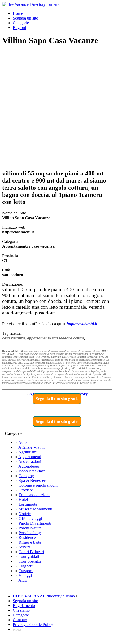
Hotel (23, 499)
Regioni (19, 27)
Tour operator (30, 561)
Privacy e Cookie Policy (33, 624)
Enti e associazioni (34, 494)
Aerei (23, 442)
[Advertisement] (57, 108)
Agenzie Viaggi (31, 447)
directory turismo (44, 596)
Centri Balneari (31, 551)
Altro (22, 580)
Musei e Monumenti (35, 509)
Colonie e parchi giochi (38, 485)
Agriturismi (27, 452)
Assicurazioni (29, 461)
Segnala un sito (25, 18)
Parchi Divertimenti (35, 523)
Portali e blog (30, 532)
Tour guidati (29, 556)
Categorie (21, 23)
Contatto (20, 620)
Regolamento (24, 605)
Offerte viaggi (30, 518)
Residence (27, 537)
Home (18, 13)
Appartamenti (29, 457)
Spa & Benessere (33, 480)
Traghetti (26, 566)
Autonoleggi (28, 466)
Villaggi (25, 575)
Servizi (24, 547)
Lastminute (28, 504)
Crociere (26, 490)
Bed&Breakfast (32, 471)
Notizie (25, 513)
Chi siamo (21, 610)
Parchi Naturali (31, 528)
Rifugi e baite (30, 542)
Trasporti (26, 570)
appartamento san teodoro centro (55, 338)
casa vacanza (13, 338)
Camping (26, 476)
